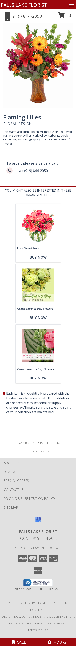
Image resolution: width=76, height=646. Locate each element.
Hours (59, 642)
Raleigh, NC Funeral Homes (28, 603)
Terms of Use (38, 630)
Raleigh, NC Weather (16, 616)
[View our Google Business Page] (38, 521)
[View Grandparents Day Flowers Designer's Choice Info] (38, 284)
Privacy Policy (20, 623)
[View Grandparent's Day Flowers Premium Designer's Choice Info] (38, 345)
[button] (64, 16)
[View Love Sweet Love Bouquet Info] (38, 224)
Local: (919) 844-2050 (38, 538)
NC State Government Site (55, 616)
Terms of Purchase (49, 623)
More (9, 144)
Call (20, 642)
